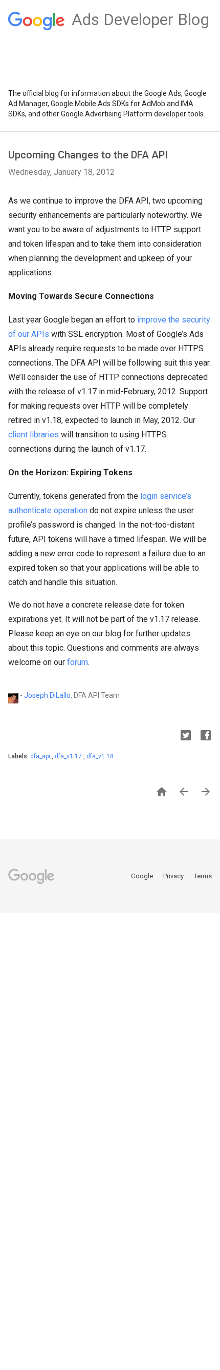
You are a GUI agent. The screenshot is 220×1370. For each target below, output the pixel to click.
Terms (203, 876)
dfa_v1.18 (100, 756)
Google (143, 876)
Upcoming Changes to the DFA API (88, 155)
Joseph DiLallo (47, 695)
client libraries (33, 434)
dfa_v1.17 (69, 756)
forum (77, 662)
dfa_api (41, 756)
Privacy (174, 876)
